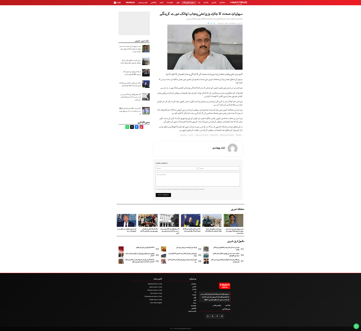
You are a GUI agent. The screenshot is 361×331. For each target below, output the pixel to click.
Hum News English (156, 302)
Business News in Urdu (155, 290)
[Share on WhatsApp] (214, 23)
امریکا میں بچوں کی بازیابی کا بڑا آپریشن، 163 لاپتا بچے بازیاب (132, 73)
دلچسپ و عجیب (142, 2)
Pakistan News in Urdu (155, 284)
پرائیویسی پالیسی (217, 305)
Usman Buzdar (214, 135)
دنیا (199, 2)
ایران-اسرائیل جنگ (188, 2)
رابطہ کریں (227, 305)
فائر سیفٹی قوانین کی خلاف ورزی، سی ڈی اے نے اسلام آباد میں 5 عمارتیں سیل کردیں (131, 97)
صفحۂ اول (222, 2)
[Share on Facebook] (208, 23)
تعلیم (195, 300)
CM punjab (238, 135)
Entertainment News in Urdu (153, 296)
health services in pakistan (227, 135)
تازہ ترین (214, 2)
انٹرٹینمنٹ (170, 2)
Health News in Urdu (155, 299)
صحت (194, 303)
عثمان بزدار (191, 135)
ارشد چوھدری (240, 24)
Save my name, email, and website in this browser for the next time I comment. (181, 189)
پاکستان (206, 2)
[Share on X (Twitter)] (211, 23)
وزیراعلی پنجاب (183, 135)
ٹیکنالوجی (153, 2)
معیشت (194, 295)
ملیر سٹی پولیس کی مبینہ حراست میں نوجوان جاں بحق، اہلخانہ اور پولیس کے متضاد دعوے (130, 49)
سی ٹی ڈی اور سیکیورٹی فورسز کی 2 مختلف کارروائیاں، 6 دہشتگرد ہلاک (130, 61)
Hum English (130, 2)
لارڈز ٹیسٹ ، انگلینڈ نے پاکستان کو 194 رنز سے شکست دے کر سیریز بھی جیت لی (130, 111)
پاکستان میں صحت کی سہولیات (202, 135)
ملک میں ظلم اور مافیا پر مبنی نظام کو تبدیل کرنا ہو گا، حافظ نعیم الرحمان (130, 84)
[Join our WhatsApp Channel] (356, 326)
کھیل (177, 2)
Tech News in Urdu (156, 293)
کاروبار (161, 2)
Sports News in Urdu (155, 287)
